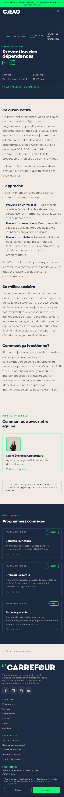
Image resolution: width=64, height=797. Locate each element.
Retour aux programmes (18, 651)
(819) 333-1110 (43, 484)
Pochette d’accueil (11, 754)
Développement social (35, 36)
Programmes (19, 36)
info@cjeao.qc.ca (25, 487)
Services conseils (10, 740)
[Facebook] (5, 690)
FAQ (4, 723)
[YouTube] (29, 690)
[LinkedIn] (13, 690)
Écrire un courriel (16, 469)
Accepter (46, 790)
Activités (6, 728)
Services (6, 709)
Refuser (18, 790)
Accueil (6, 36)
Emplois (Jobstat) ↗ (12, 759)
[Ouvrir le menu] (58, 11)
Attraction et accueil (12, 749)
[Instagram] (21, 690)
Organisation (8, 713)
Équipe (6, 718)
